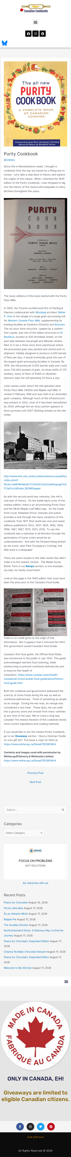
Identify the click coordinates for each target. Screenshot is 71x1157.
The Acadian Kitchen (16, 925)
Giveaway (21, 736)
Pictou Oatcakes (13, 908)
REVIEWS (9, 160)
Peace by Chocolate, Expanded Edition (26, 941)
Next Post (35, 782)
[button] (36, 22)
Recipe (30, 566)
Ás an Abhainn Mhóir (16, 913)
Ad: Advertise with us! (35, 883)
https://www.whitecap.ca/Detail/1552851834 (30, 744)
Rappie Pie (10, 919)
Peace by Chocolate (16, 902)
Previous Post (35, 772)
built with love (35, 1137)
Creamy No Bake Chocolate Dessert (25, 951)
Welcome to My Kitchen (18, 967)
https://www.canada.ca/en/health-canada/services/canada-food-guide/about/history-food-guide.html (34, 678)
